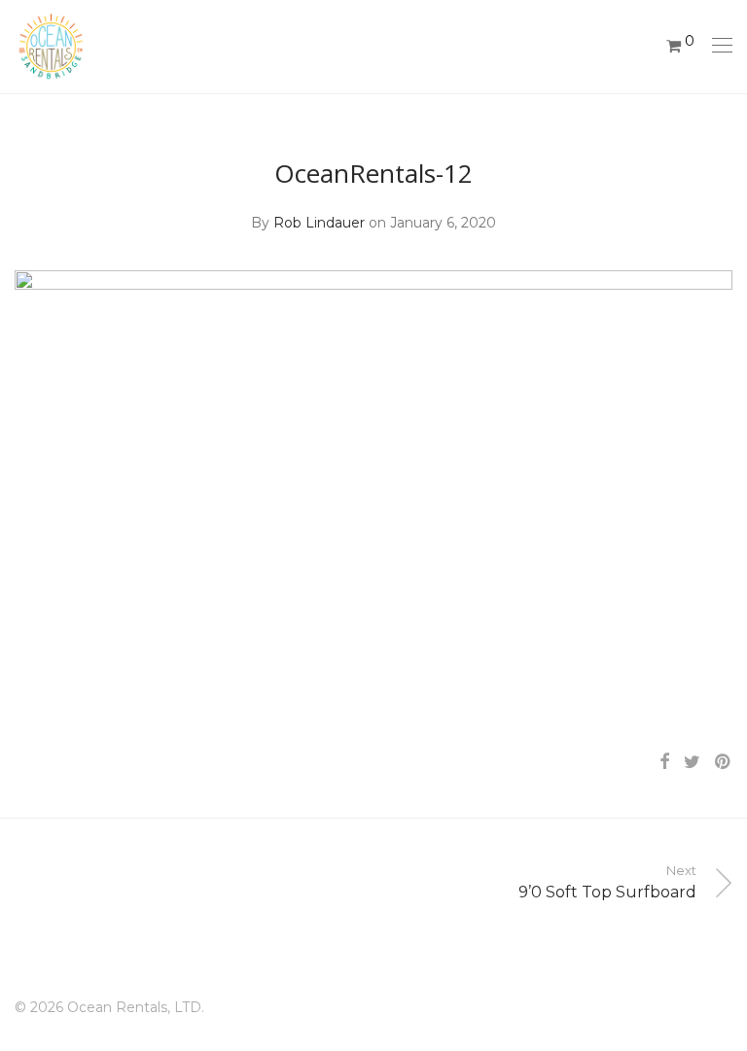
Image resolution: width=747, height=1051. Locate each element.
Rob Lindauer (319, 222)
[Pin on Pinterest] (723, 762)
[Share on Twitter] (692, 762)
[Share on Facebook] (664, 762)
